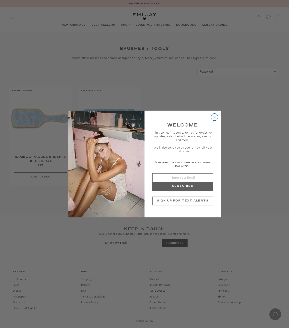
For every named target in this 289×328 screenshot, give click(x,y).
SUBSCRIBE (182, 186)
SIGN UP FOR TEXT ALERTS (183, 200)
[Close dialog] (214, 117)
